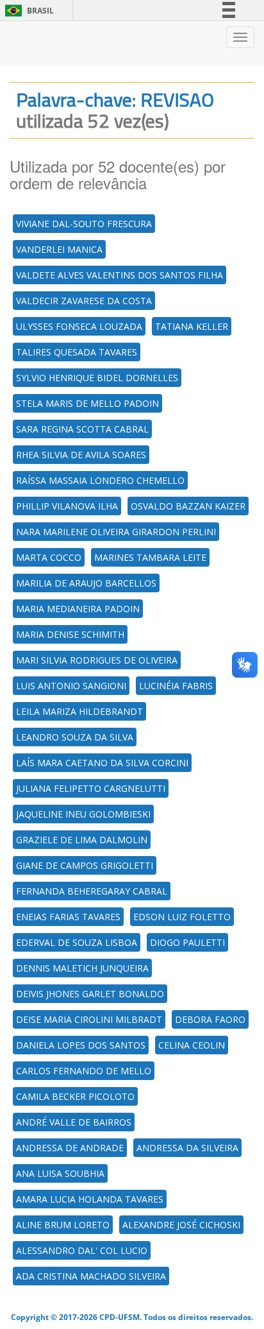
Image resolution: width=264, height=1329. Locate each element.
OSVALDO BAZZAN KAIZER (188, 506)
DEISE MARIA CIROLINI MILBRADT (89, 1019)
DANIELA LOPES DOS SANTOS (80, 1045)
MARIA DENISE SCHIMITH (70, 634)
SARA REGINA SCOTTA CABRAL (82, 429)
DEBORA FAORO (210, 1019)
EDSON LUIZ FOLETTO (182, 917)
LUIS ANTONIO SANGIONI (71, 686)
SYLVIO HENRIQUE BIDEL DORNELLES (97, 378)
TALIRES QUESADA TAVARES (76, 352)
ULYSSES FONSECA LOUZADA (79, 326)
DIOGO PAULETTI (187, 942)
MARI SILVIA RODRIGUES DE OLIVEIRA (96, 660)
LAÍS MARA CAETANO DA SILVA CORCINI (102, 763)
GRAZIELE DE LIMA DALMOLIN (81, 840)
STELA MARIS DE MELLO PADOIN (87, 403)
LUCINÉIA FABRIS (176, 686)
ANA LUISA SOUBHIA (60, 1173)
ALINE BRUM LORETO (63, 1225)
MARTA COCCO (48, 557)
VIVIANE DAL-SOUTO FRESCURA (84, 224)
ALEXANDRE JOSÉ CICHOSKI (181, 1225)
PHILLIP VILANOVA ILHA (67, 506)
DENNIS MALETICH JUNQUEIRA (82, 968)
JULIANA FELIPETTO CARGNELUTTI (90, 788)
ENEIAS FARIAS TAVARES (68, 917)
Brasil (27, 10)
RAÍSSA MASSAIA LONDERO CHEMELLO (100, 480)
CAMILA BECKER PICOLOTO (75, 1096)
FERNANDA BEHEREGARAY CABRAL (91, 891)
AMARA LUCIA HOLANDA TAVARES (89, 1199)
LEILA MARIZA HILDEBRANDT (79, 711)
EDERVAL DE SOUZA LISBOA (76, 942)
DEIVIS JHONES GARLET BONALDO (90, 994)
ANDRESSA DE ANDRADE (70, 1148)
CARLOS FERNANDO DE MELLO (83, 1071)
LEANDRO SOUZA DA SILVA (74, 737)
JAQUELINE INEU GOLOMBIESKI (83, 814)
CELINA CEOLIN (191, 1045)
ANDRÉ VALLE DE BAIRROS (73, 1122)
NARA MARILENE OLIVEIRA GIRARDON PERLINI (116, 532)
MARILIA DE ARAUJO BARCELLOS (86, 583)
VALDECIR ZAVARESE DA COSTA (84, 301)
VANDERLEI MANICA (59, 249)
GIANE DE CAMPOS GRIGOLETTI (84, 865)
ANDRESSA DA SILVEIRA (187, 1148)
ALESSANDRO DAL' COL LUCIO (81, 1250)
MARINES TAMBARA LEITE (150, 557)
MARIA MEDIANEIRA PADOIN (78, 609)
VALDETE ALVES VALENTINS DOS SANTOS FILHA (119, 275)
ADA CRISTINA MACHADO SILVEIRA (91, 1276)
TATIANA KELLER (191, 326)
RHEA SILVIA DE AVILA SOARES (81, 455)
